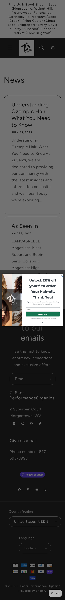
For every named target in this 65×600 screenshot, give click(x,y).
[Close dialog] (61, 275)
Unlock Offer (42, 314)
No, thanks (43, 323)
